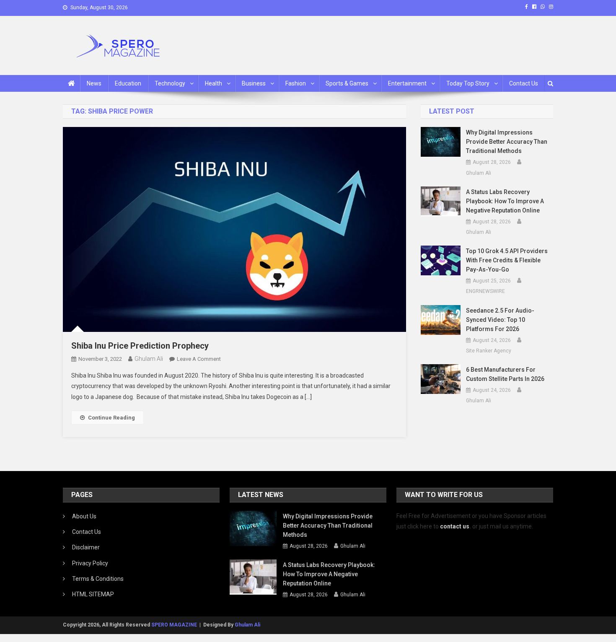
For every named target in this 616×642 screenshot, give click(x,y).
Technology (170, 83)
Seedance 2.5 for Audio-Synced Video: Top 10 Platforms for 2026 (500, 319)
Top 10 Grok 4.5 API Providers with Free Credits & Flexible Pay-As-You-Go (507, 260)
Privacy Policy (90, 563)
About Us (84, 516)
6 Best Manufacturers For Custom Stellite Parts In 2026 (505, 374)
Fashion (295, 83)
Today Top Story (467, 83)
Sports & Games (347, 83)
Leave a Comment (199, 359)
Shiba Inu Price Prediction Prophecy (140, 346)
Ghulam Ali (149, 358)
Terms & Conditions (98, 578)
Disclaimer (86, 547)
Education (128, 83)
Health (213, 83)
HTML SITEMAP (93, 594)
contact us (454, 526)
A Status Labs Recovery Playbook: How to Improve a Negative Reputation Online (505, 201)
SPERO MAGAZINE (174, 625)
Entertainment (407, 83)
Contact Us (523, 83)
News (94, 83)
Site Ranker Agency (488, 351)
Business (254, 83)
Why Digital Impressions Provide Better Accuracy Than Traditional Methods (506, 141)
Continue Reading (111, 417)
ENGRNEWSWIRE (485, 291)
